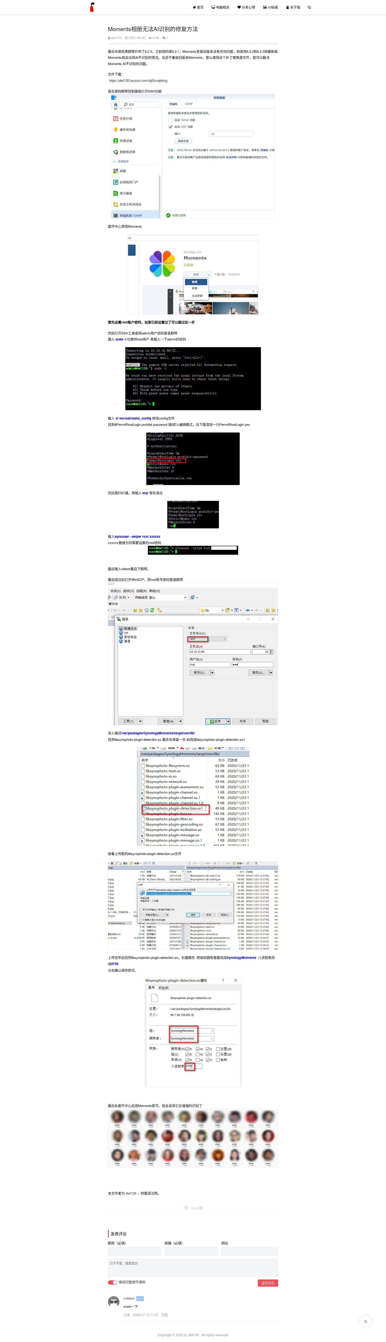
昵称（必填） (118, 1243)
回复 (165, 1314)
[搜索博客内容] (309, 7)
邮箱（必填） (175, 1243)
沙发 (127, 1314)
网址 (224, 1243)
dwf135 (116, 37)
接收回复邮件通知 (131, 1282)
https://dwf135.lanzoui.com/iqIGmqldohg (138, 80)
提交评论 (268, 1283)
